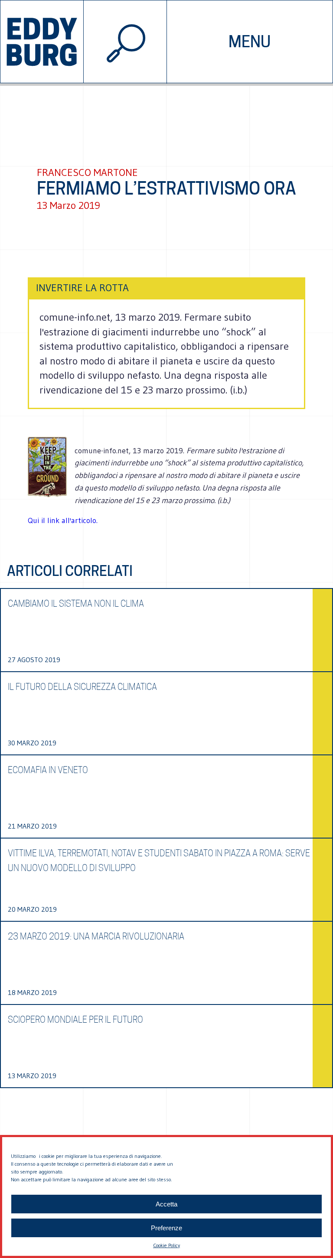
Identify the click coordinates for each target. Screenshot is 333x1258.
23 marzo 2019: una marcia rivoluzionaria (96, 936)
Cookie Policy (166, 1245)
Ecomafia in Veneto (48, 770)
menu (250, 41)
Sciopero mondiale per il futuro (75, 1019)
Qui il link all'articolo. (63, 520)
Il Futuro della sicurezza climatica (82, 687)
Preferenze (166, 1228)
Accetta (166, 1204)
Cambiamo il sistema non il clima (76, 603)
